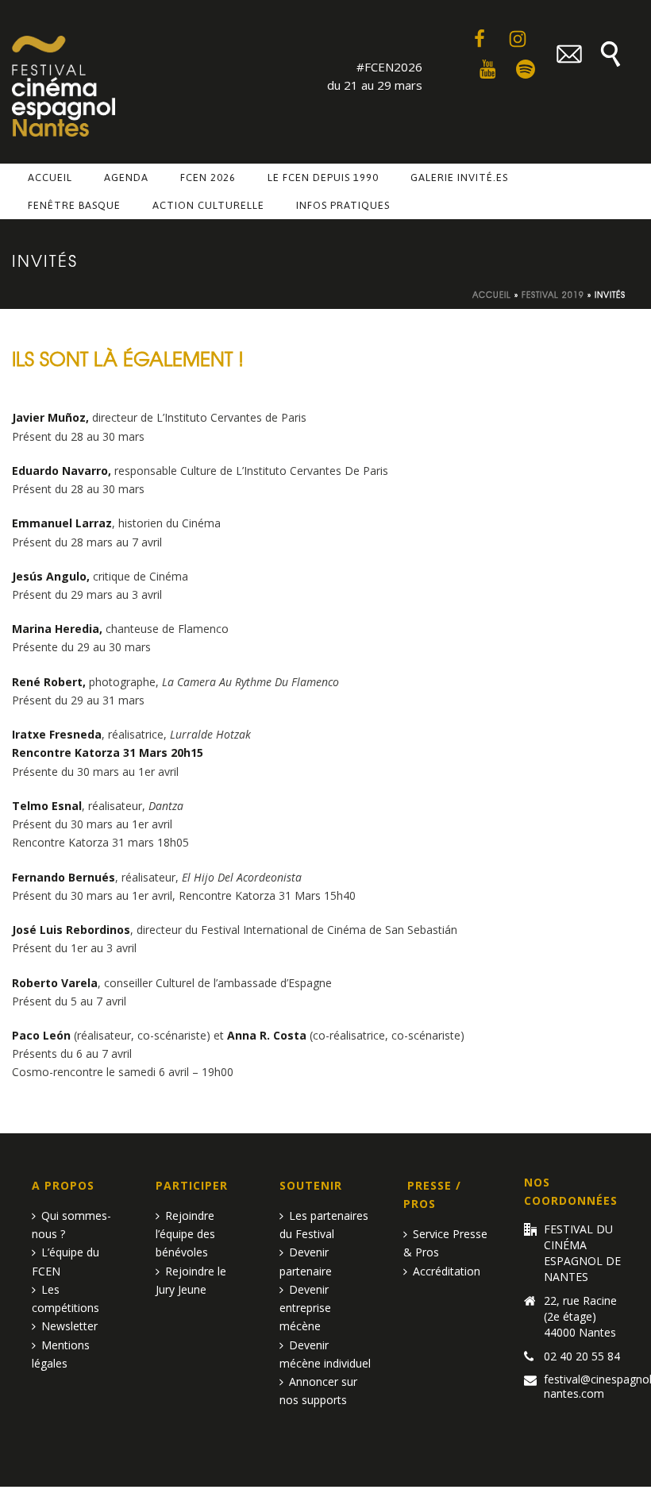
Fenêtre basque (74, 205)
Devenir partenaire (305, 1261)
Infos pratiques (343, 205)
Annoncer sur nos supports (318, 1390)
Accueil (50, 177)
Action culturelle (208, 205)
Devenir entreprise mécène (305, 1307)
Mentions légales (61, 1354)
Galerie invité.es (459, 177)
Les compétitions (65, 1298)
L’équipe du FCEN (65, 1261)
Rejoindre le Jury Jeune (191, 1280)
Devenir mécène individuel (325, 1354)
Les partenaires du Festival (323, 1224)
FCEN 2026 (208, 177)
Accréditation (446, 1271)
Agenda (126, 177)
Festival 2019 (553, 294)
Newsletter (69, 1325)
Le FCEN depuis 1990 (323, 177)
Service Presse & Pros (445, 1243)
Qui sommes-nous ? (71, 1224)
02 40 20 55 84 (582, 1356)
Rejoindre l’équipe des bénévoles (185, 1234)
